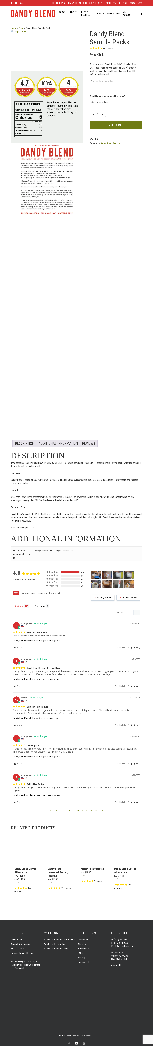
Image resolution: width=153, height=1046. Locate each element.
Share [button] (19, 647)
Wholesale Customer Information (59, 939)
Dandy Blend (106, 143)
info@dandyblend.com (124, 946)
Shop (21, 28)
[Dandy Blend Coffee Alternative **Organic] (26, 847)
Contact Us (116, 965)
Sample (116, 143)
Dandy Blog (83, 939)
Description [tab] (24, 443)
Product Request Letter (22, 953)
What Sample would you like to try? (107, 96)
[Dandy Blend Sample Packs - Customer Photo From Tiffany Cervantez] (129, 584)
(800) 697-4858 (121, 939)
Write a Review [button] (130, 597)
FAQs (80, 953)
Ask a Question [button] (104, 597)
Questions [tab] (40, 606)
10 (96, 810)
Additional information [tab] (58, 443)
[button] (133, 647)
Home (13, 28)
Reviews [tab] (88, 443)
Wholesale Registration (54, 944)
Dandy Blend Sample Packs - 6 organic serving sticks (36, 640)
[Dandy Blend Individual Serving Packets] (60, 847)
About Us (82, 944)
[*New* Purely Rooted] (93, 847)
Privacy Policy (84, 962)
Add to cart (116, 125)
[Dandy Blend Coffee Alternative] (126, 847)
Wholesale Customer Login (56, 948)
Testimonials (83, 948)
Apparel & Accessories (21, 944)
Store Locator (17, 948)
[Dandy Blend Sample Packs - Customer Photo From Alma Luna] (118, 584)
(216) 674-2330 (121, 942)
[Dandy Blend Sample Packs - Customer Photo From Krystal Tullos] (107, 584)
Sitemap (82, 957)
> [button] (102, 810)
